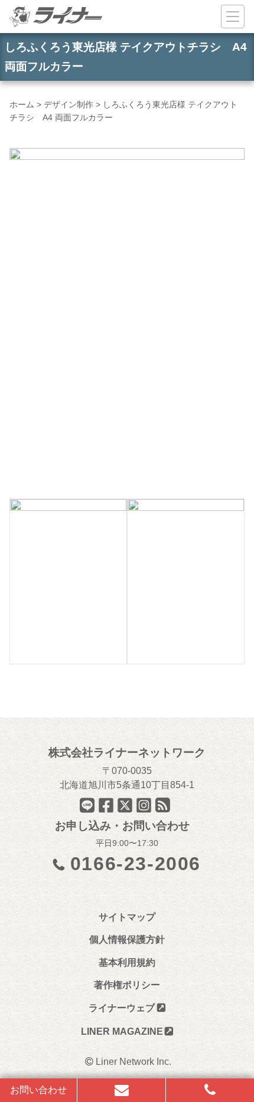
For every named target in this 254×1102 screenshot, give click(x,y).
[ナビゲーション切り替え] (233, 16)
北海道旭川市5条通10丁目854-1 (127, 785)
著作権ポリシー (127, 985)
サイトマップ (127, 917)
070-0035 (132, 771)
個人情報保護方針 (127, 939)
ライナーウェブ (122, 1008)
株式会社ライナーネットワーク (127, 752)
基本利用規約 (127, 962)
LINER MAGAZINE (122, 1031)
